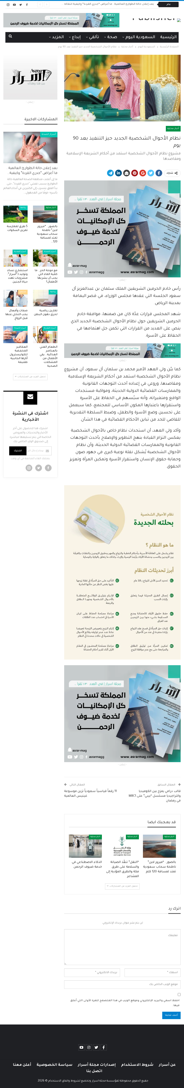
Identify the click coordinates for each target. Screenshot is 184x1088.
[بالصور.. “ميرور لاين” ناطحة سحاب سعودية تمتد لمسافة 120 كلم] (159, 846)
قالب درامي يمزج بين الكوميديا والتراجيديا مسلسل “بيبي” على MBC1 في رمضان (155, 796)
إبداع (76, 37)
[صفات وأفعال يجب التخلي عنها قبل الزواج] (15, 298)
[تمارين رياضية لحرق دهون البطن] (45, 298)
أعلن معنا (22, 1065)
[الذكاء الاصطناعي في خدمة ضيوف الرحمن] (85, 846)
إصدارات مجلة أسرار (97, 1065)
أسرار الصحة (49, 134)
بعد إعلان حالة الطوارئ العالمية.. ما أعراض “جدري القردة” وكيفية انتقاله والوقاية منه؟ (100, 4)
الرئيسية (168, 37)
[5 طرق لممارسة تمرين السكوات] (15, 214)
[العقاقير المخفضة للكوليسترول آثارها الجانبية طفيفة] (15, 334)
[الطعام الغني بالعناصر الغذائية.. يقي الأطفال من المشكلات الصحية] (45, 334)
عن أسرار (167, 1065)
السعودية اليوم (140, 37)
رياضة (23, 208)
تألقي (94, 37)
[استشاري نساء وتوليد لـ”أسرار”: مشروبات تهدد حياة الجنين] (15, 258)
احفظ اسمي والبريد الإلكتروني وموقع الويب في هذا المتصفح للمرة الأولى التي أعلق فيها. (125, 1003)
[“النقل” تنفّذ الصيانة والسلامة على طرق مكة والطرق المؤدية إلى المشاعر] (122, 846)
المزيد (58, 37)
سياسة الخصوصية (54, 1065)
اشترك (18, 451)
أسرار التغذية (20, 252)
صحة (112, 37)
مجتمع (23, 292)
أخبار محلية (173, 128)
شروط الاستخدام (137, 1065)
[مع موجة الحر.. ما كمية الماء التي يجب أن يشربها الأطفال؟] (45, 258)
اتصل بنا (94, 1071)
